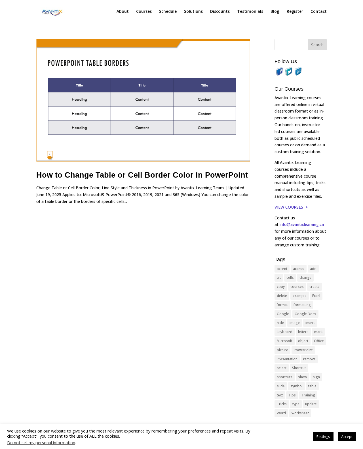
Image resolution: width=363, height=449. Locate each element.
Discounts (220, 11)
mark (318, 331)
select (281, 367)
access (298, 268)
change (305, 277)
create (314, 286)
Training (308, 395)
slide (281, 386)
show (302, 377)
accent (282, 268)
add (313, 268)
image (295, 322)
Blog (275, 11)
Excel (316, 295)
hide (280, 322)
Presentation (287, 359)
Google (283, 313)
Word (281, 413)
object (303, 340)
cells (290, 277)
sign (316, 377)
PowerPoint (303, 350)
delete (282, 295)
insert (310, 322)
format (282, 304)
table (312, 386)
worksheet (300, 413)
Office (319, 340)
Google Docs (305, 313)
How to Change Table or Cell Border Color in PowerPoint (142, 175)
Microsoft (284, 340)
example (300, 295)
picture (282, 350)
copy (281, 286)
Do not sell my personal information (41, 442)
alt (279, 277)
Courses (144, 11)
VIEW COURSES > (291, 207)
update (311, 404)
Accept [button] (347, 436)
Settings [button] (323, 436)
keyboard (284, 331)
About (123, 11)
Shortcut (299, 367)
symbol (296, 386)
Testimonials (250, 11)
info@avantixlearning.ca (302, 224)
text (280, 395)
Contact (319, 11)
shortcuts (284, 377)
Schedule (168, 11)
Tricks (282, 404)
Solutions (193, 11)
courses (297, 286)
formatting (302, 304)
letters (303, 331)
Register (295, 11)
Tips (292, 395)
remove (309, 359)
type (295, 404)
